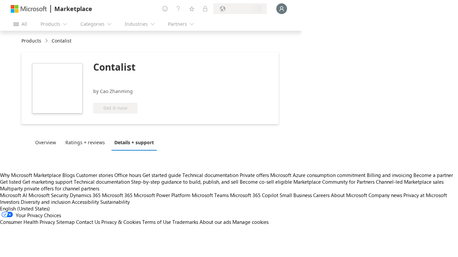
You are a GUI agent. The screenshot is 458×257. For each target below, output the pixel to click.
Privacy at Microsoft (425, 195)
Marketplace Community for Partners (334, 181)
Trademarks (185, 222)
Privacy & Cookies (121, 222)
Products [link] (31, 40)
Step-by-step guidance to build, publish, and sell (184, 181)
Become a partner (433, 175)
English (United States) (25, 208)
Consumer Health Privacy (27, 222)
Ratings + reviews (85, 142)
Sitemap (65, 222)
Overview (45, 142)
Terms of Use (156, 222)
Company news (385, 195)
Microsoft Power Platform (162, 195)
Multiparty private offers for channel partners (49, 188)
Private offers (254, 175)
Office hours (127, 175)
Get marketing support (47, 181)
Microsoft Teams (210, 195)
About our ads (215, 222)
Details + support (134, 142)
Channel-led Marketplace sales (410, 181)
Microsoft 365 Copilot (254, 195)
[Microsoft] (29, 9)
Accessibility (85, 201)
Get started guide (161, 175)
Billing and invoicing (389, 175)
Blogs (68, 175)
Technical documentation (210, 175)
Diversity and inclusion (45, 201)
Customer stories (94, 175)
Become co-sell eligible (266, 181)
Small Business (296, 195)
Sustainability (115, 201)
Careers (321, 195)
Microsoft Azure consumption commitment (318, 175)
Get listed (10, 181)
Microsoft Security (48, 195)
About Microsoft (349, 195)
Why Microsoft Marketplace (30, 175)
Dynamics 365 (85, 195)
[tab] (47, 142)
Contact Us (88, 222)
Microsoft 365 (117, 195)
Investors (9, 201)
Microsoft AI (13, 195)
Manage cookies (250, 222)
